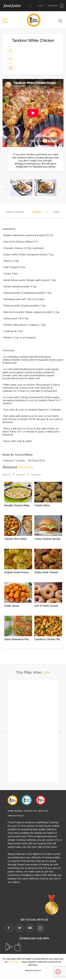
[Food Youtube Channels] (51, 906)
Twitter (19, 928)
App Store (18, 947)
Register (53, 6)
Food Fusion (12, 800)
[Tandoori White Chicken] (21, 189)
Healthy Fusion (26, 800)
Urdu (56, 212)
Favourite (36, 474)
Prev (6, 188)
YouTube (30, 928)
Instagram (40, 928)
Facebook (9, 928)
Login (40, 6)
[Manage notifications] (58, 971)
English (36, 212)
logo (33, 20)
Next (60, 188)
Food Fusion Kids (41, 800)
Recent (6, 474)
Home (10, 811)
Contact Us (30, 811)
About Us (43, 811)
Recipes (18, 811)
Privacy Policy (16, 815)
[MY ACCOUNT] (62, 5)
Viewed (20, 474)
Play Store (9, 947)
